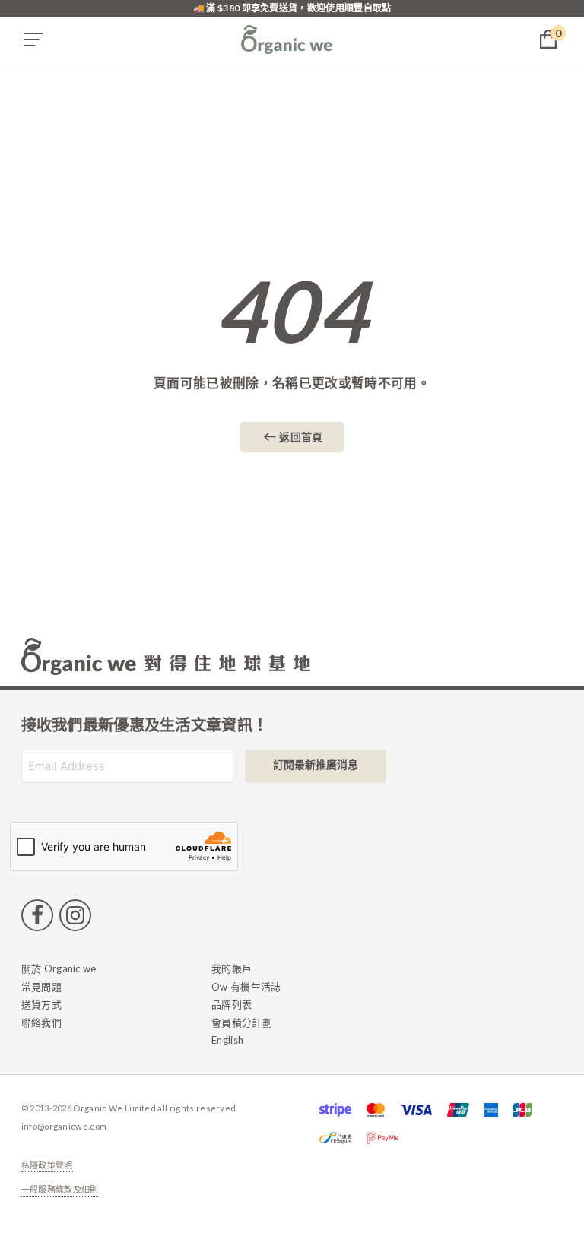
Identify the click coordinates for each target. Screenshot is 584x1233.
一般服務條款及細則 (60, 1189)
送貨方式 (41, 1004)
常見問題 (41, 987)
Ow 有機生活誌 (246, 987)
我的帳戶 (231, 968)
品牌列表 (231, 1004)
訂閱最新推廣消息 (315, 764)
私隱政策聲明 (47, 1165)
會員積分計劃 (241, 1022)
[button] (33, 39)
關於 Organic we (59, 968)
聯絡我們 (41, 1022)
